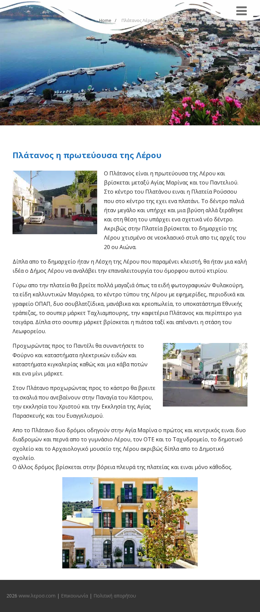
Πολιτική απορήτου (114, 595)
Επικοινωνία (74, 595)
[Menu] (241, 10)
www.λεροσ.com (37, 595)
